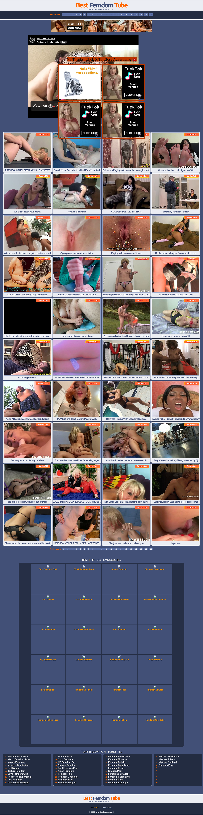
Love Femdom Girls (18, 774)
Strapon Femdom (67, 765)
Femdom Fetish (116, 762)
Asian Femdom (66, 771)
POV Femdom (15, 780)
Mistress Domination (18, 765)
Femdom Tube (65, 780)
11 (106, 14)
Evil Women (14, 768)
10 (101, 14)
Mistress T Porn (167, 759)
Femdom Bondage (118, 782)
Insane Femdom (16, 762)
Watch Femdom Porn (19, 759)
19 (146, 14)
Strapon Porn (115, 771)
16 (131, 14)
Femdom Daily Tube (118, 765)
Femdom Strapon (67, 782)
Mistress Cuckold (168, 762)
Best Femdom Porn (68, 768)
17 (136, 14)
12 (111, 14)
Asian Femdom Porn (18, 782)
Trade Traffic (107, 807)
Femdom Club (115, 780)
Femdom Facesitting (119, 777)
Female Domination (118, 774)
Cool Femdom (65, 759)
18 (141, 14)
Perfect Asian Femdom (19, 777)
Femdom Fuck (65, 774)
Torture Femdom (16, 771)
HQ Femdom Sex (67, 762)
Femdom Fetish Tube (119, 756)
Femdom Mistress (117, 759)
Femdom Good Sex (68, 777)
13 (116, 14)
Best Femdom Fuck (18, 756)
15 (126, 14)
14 (121, 14)
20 (151, 14)
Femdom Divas (116, 768)
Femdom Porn (166, 765)
